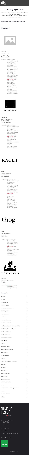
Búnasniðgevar (4, 302)
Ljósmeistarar (10, 206)
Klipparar (9, 86)
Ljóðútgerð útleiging (12, 90)
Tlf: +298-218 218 (5, 121)
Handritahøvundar (11, 195)
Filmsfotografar (11, 62)
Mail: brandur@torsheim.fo (7, 280)
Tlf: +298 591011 (4, 55)
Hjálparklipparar (11, 83)
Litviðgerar (9, 145)
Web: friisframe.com (6, 122)
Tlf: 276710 (3, 235)
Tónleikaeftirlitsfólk (5, 394)
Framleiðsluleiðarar (11, 76)
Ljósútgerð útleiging (12, 92)
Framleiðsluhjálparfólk (12, 75)
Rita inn (6, 425)
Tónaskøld (3, 391)
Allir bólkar (3, 296)
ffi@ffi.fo (5, 431)
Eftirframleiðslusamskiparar (13, 61)
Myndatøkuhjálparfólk (12, 207)
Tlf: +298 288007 (5, 175)
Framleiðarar (10, 65)
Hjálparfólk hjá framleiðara (10, 81)
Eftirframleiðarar (11, 59)
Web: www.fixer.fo (5, 56)
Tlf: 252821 (3, 282)
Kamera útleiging (11, 85)
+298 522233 (6, 428)
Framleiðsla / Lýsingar (12, 66)
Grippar (15, 79)
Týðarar (16, 93)
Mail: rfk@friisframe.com (6, 119)
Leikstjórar (14, 202)
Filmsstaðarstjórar (11, 64)
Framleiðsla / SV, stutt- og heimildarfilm (12, 70)
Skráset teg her (22, 21)
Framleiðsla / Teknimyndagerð (11, 73)
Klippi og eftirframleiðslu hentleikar (9, 361)
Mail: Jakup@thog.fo (5, 233)
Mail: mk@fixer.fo (5, 54)
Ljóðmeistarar (4, 370)
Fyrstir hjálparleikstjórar (12, 78)
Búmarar (3, 299)
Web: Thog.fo (4, 236)
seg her (11, 15)
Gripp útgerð (10, 79)
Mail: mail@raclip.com (6, 173)
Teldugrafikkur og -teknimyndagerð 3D (10, 388)
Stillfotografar (10, 93)
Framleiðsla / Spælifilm (12, 68)
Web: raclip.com (5, 176)
